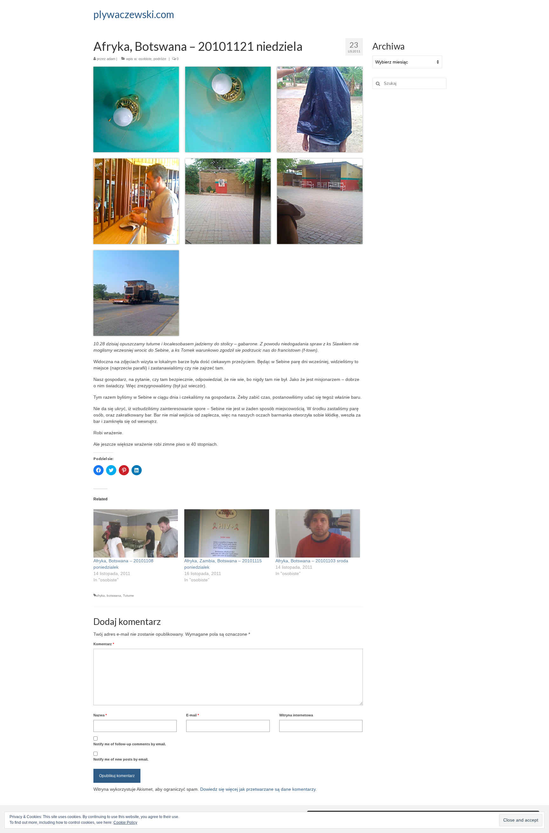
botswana (114, 595)
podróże (159, 59)
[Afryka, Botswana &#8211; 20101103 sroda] (317, 533)
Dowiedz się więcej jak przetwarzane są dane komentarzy (257, 789)
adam (111, 59)
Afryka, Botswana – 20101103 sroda (311, 560)
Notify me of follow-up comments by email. (129, 744)
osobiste (145, 59)
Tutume (128, 595)
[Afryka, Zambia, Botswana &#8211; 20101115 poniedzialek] (226, 533)
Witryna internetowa (296, 715)
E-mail (192, 715)
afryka (100, 595)
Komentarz (103, 644)
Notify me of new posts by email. (120, 759)
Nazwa (100, 715)
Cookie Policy (125, 822)
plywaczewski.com (133, 14)
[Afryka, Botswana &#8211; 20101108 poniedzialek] (135, 533)
